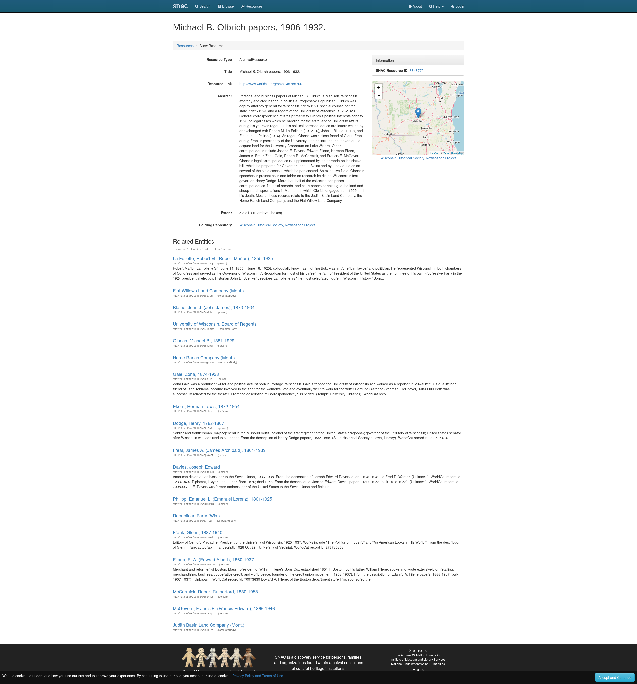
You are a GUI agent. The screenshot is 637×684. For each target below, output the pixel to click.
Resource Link (219, 83)
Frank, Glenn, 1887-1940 (197, 532)
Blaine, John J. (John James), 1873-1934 (214, 307)
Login (459, 6)
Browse (227, 6)
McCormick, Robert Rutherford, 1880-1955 (215, 591)
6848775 (417, 70)
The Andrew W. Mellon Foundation (418, 655)
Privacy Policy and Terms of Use (257, 675)
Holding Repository (215, 224)
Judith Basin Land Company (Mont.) (208, 625)
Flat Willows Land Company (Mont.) (208, 290)
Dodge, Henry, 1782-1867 (198, 423)
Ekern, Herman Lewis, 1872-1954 (206, 406)
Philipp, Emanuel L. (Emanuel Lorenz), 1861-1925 (222, 499)
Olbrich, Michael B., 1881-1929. (204, 340)
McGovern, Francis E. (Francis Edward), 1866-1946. (224, 608)
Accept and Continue (614, 677)
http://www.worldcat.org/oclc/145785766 (270, 83)
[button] (436, 6)
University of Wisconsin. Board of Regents (215, 323)
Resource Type (219, 59)
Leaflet (434, 153)
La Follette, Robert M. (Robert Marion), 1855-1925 (223, 258)
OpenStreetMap (453, 153)
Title (228, 71)
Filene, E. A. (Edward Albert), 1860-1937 (213, 559)
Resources (185, 45)
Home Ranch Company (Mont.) (204, 357)
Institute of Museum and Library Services (418, 659)
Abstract (224, 95)
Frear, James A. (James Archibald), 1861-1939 (219, 450)
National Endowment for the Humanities (418, 664)
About (417, 6)
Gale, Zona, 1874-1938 (196, 374)
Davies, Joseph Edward (196, 466)
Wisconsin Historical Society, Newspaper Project (277, 224)
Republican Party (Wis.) (196, 515)
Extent (226, 212)
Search (204, 6)
